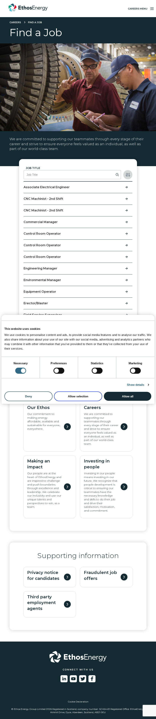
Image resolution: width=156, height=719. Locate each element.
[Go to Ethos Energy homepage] (78, 656)
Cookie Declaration (78, 701)
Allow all (127, 396)
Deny (28, 396)
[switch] (58, 371)
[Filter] (127, 174)
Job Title (33, 168)
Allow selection (78, 396)
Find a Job (35, 22)
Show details (135, 384)
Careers (15, 22)
